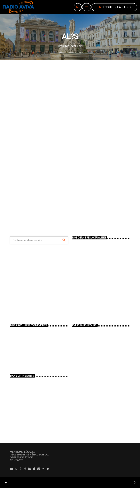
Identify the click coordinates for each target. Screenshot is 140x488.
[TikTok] (25, 469)
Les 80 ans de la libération (99, 265)
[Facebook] (43, 469)
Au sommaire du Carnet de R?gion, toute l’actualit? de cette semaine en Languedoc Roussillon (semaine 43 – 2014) (69, 176)
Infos (27, 384)
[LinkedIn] (29, 469)
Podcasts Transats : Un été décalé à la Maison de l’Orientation (105, 311)
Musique (80, 350)
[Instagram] (38, 469)
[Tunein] (20, 469)
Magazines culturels (33, 399)
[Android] (47, 469)
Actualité (22, 164)
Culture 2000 (30, 415)
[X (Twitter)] (15, 469)
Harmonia (82, 357)
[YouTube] (11, 469)
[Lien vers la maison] (18, 7)
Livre (89, 249)
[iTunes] (34, 469)
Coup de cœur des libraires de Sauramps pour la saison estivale (106, 280)
